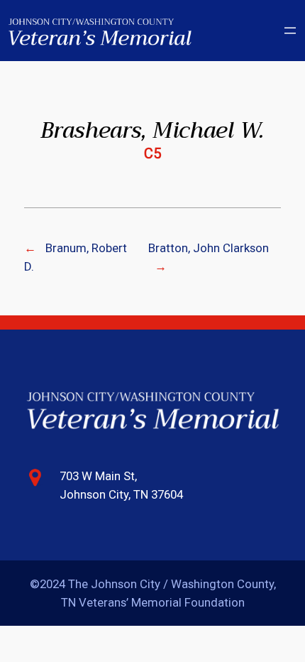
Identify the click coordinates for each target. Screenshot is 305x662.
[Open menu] (290, 30)
